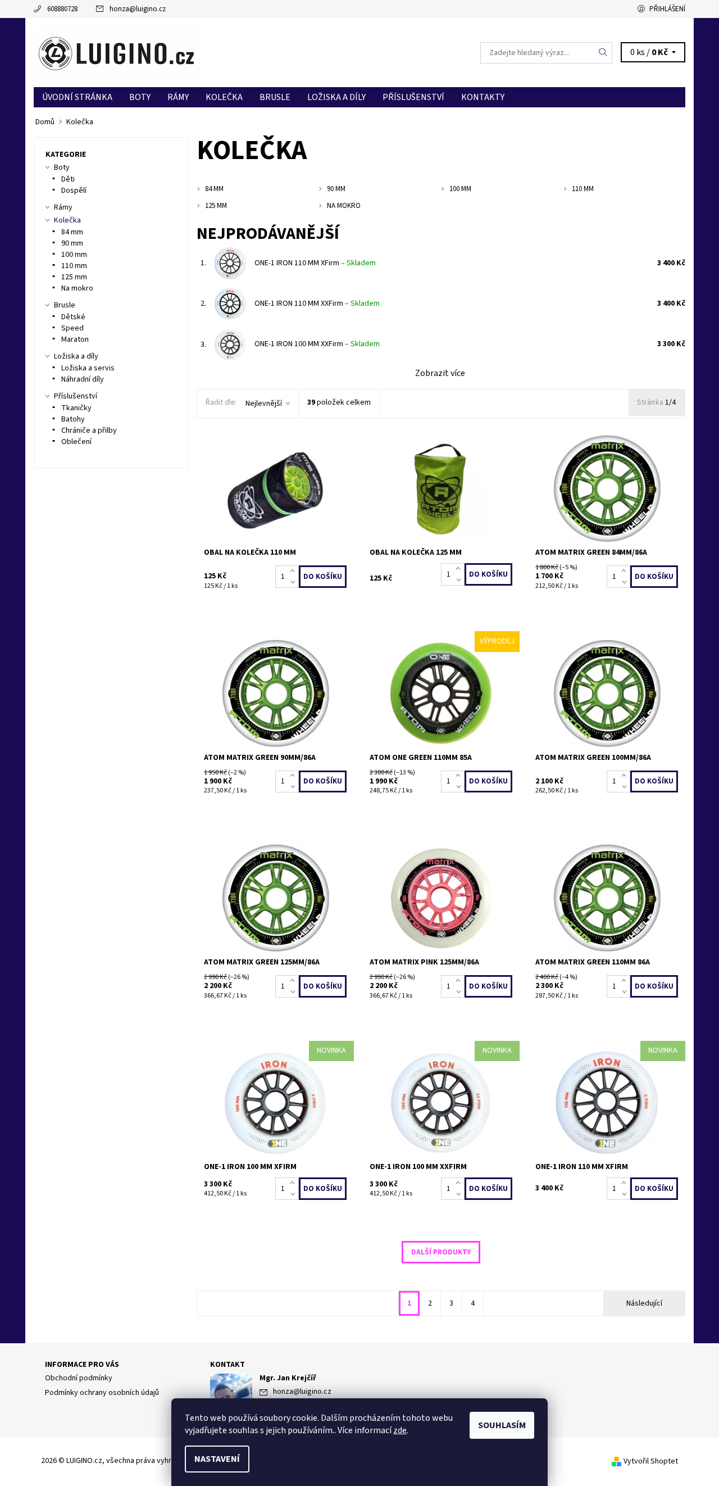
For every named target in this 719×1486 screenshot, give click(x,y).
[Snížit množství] (294, 582)
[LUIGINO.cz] (118, 52)
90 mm (72, 243)
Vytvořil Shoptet (651, 1461)
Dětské (73, 317)
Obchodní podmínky (78, 1378)
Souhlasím (502, 1425)
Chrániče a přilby (89, 430)
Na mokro (77, 288)
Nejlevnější (263, 403)
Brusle (275, 97)
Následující (644, 1303)
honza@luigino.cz (138, 9)
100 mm (74, 254)
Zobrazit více (440, 373)
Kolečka (224, 97)
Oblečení (76, 441)
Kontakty (482, 97)
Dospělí (74, 190)
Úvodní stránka (77, 97)
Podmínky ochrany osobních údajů (102, 1392)
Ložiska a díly (336, 97)
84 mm (72, 232)
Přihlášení (667, 9)
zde (400, 1430)
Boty (140, 97)
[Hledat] (603, 53)
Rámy (178, 97)
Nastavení (217, 1459)
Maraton (75, 339)
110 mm (74, 265)
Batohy (73, 419)
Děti (68, 179)
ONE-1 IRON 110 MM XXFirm (317, 303)
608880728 (62, 9)
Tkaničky (76, 408)
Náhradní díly (82, 379)
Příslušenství (413, 97)
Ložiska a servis (88, 368)
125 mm (74, 277)
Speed (72, 328)
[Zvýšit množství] (294, 571)
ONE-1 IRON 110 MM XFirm (315, 263)
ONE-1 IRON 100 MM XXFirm (317, 344)
